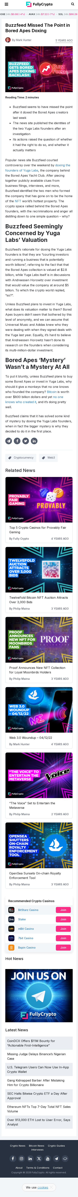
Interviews (37, 1149)
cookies (42, 1187)
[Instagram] (21, 1158)
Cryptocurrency (24, 457)
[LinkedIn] (30, 1158)
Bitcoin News (36, 1145)
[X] (39, 1158)
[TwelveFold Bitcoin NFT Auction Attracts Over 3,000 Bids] (39, 569)
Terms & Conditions (37, 1167)
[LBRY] (65, 1158)
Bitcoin (52, 392)
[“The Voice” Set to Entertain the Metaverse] (39, 775)
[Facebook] (12, 1158)
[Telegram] (56, 1158)
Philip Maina (21, 608)
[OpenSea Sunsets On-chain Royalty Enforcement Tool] (39, 845)
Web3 (51, 457)
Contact (57, 1167)
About (19, 1167)
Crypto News (17, 1145)
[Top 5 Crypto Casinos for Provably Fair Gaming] (39, 500)
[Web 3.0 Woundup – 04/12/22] (39, 710)
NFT (18, 201)
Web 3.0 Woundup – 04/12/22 (30, 738)
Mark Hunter (21, 744)
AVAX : (26, 14)
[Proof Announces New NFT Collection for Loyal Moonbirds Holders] (39, 639)
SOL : (56, 14)
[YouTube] (47, 1158)
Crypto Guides (56, 1145)
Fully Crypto (21, 538)
